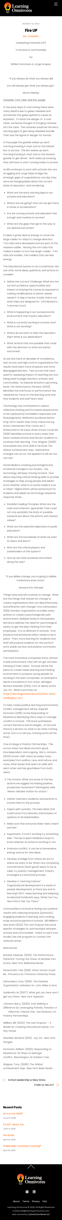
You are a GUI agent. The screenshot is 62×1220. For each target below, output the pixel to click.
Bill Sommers (31, 36)
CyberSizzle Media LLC (39, 1214)
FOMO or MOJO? (44, 1085)
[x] (27, 1191)
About (16, 1201)
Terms (25, 1201)
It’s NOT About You (13, 1124)
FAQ (45, 1201)
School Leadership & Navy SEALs (26, 1080)
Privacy (36, 1201)
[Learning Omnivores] (18, 12)
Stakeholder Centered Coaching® (22, 1146)
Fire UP (31, 30)
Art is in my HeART (13, 1113)
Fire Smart (8, 1135)
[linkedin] (34, 1191)
